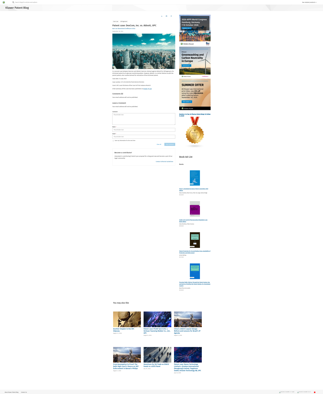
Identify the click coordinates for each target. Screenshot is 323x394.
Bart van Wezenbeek (118, 28)
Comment (115, 111)
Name (114, 127)
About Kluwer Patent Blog (11, 392)
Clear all (159, 144)
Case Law (115, 21)
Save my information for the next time (125, 140)
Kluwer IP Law (147, 89)
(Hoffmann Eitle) (130, 28)
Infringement (123, 21)
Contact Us (24, 392)
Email (114, 133)
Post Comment (170, 144)
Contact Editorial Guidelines (164, 161)
